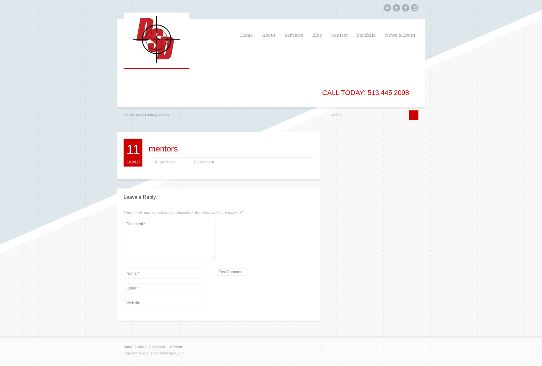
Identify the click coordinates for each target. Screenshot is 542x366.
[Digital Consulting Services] (156, 61)
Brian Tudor (165, 162)
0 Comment (204, 162)
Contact (339, 35)
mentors (163, 148)
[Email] (387, 8)
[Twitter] (396, 8)
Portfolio (366, 35)
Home (246, 35)
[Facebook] (405, 8)
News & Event (400, 35)
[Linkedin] (414, 8)
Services (294, 35)
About (268, 35)
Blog (317, 35)
